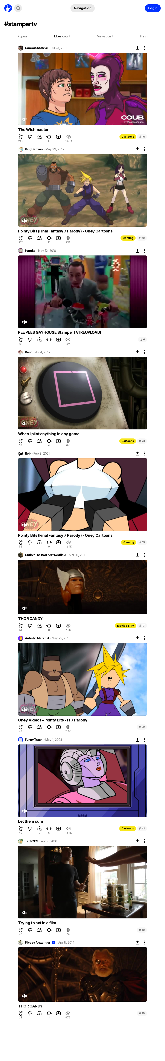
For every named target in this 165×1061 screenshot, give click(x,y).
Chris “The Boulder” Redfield (45, 555)
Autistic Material (37, 638)
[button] (20, 136)
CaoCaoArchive (36, 47)
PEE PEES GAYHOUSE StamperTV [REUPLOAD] (59, 332)
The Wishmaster (33, 129)
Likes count (62, 36)
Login (152, 8)
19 (142, 542)
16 (142, 136)
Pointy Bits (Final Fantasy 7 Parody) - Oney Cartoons (65, 231)
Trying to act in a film (37, 923)
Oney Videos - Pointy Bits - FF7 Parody (52, 720)
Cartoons (128, 136)
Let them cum (30, 821)
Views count (105, 36)
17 (142, 625)
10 (142, 930)
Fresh (143, 36)
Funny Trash (34, 739)
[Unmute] (24, 119)
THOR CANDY (30, 618)
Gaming (128, 238)
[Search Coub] (18, 8)
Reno (28, 352)
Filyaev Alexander (37, 942)
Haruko (30, 250)
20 (142, 238)
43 (142, 828)
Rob (28, 453)
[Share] (137, 48)
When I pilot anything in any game (48, 434)
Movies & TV (125, 625)
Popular (23, 36)
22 (142, 727)
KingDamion (34, 149)
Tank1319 (31, 841)
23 (142, 441)
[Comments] (39, 136)
